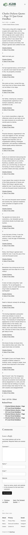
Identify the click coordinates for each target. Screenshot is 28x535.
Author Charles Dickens (9, 24)
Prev (3, 399)
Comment (5, 446)
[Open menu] (25, 4)
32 (7, 399)
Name (4, 464)
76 (13, 399)
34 (10, 399)
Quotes (17, 24)
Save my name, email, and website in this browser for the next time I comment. (14, 487)
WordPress (12, 532)
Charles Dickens (7, 48)
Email (4, 471)
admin (13, 22)
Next (15, 399)
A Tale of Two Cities (8, 50)
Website (4, 478)
